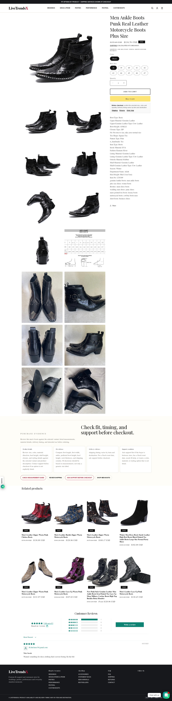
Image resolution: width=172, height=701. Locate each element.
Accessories (83, 674)
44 (121, 73)
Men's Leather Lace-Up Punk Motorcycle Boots (131, 593)
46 (137, 73)
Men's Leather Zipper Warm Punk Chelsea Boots (35, 536)
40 (129, 68)
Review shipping (55, 478)
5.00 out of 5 (48, 623)
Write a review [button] (130, 624)
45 (129, 73)
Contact (111, 682)
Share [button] (114, 205)
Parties (78, 8)
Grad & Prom (65, 8)
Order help (130, 110)
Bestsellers (83, 682)
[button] (73, 619)
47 (145, 73)
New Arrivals (83, 679)
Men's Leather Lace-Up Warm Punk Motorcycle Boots (68, 593)
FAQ (109, 674)
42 (145, 68)
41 (137, 68)
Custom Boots (119, 8)
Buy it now (130, 99)
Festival (105, 8)
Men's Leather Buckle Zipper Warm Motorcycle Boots (68, 536)
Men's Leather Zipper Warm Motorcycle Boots (98, 536)
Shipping (113, 45)
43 (113, 73)
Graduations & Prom (57, 677)
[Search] (152, 8)
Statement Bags (84, 677)
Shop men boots (103, 478)
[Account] (157, 8)
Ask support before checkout (79, 478)
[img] (29, 644)
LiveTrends (18, 8)
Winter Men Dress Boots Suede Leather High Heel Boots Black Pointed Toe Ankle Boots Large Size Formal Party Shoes (135, 538)
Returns (122, 110)
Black (114, 58)
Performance (91, 8)
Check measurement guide (33, 478)
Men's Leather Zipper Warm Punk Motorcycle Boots (35, 593)
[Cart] (162, 8)
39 (121, 68)
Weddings (51, 8)
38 (113, 68)
